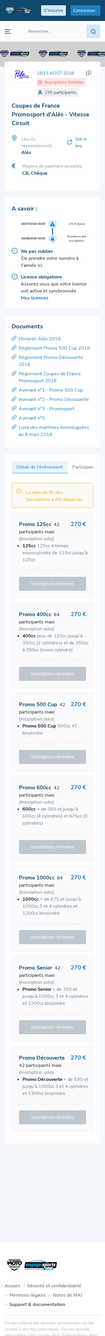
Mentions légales (27, 1295)
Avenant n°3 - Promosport (46, 409)
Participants (84, 467)
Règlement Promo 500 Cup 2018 (54, 348)
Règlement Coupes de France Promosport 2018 (50, 377)
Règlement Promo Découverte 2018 (51, 361)
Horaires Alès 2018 (40, 339)
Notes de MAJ (67, 1295)
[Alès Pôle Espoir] (22, 76)
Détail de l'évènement (39, 467)
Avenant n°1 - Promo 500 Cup (51, 390)
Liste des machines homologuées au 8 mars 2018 (54, 431)
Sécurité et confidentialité (54, 1286)
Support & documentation (37, 1304)
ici (40, 265)
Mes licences (34, 298)
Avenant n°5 (32, 418)
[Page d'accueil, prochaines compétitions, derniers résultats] (18, 10)
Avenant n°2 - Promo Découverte (54, 399)
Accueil (12, 1286)
